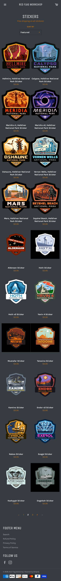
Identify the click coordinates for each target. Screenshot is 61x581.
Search (6, 534)
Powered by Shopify (31, 572)
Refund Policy (9, 539)
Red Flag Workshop (30, 4)
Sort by (30, 27)
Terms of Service (10, 547)
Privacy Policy (9, 543)
